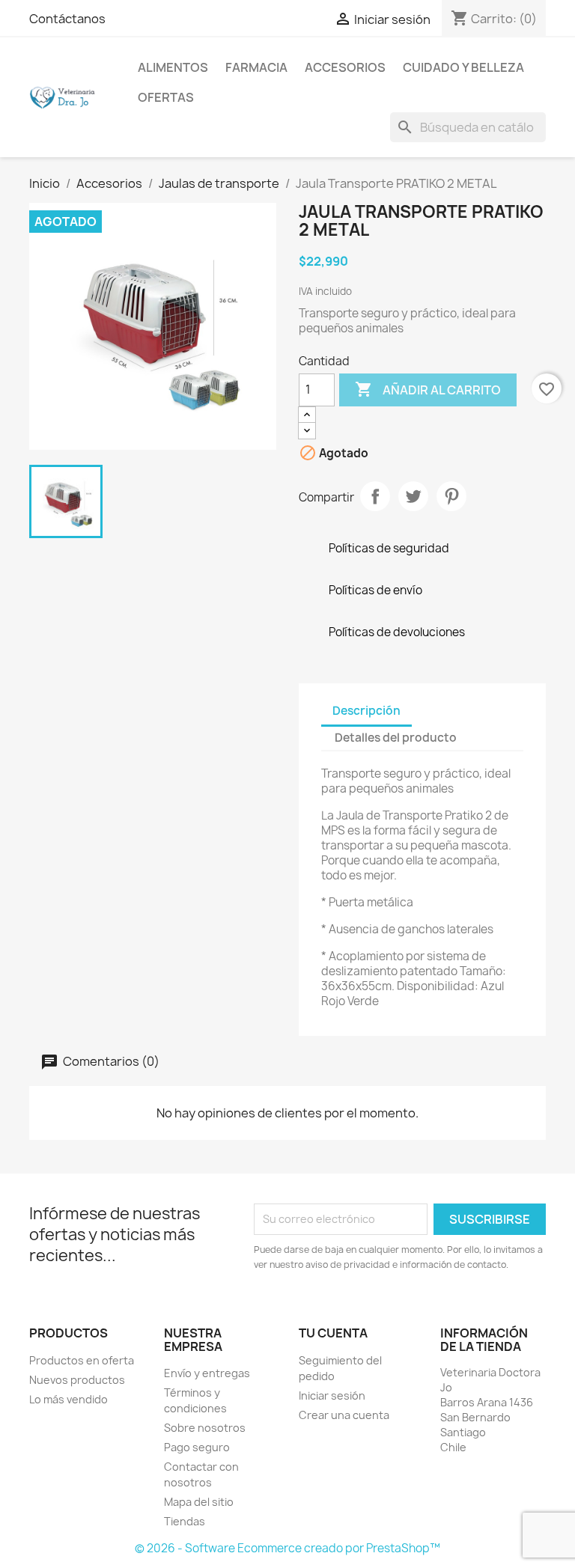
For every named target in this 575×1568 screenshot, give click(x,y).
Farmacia (256, 67)
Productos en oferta (81, 1360)
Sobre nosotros (205, 1428)
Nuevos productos (77, 1380)
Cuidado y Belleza (463, 67)
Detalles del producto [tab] (396, 737)
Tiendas (184, 1521)
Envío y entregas (207, 1373)
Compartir (375, 496)
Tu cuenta (333, 1333)
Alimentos (173, 67)
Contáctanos (67, 18)
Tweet (413, 496)
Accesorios (345, 67)
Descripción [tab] (366, 711)
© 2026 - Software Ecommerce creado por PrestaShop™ (287, 1548)
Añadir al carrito (428, 389)
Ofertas (166, 97)
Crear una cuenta (344, 1415)
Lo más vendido (68, 1399)
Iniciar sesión (332, 1395)
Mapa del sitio (199, 1502)
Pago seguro (197, 1447)
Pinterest (451, 496)
